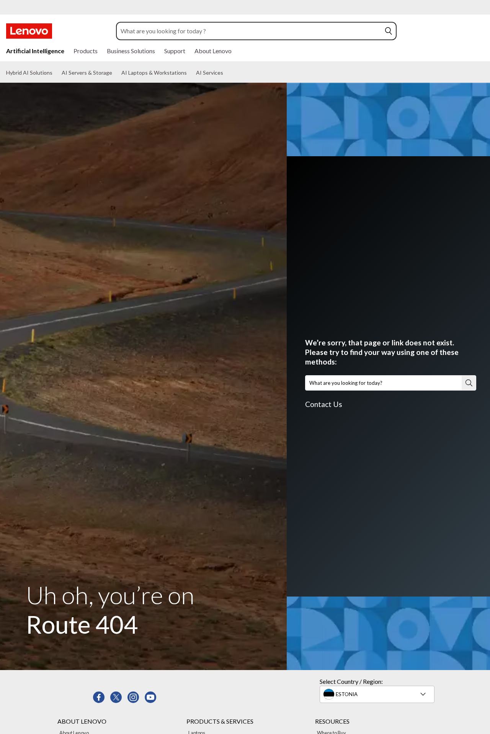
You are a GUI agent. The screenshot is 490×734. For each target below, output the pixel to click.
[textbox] (378, 694)
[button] (388, 31)
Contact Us (323, 404)
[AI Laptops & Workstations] (190, 72)
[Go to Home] (29, 31)
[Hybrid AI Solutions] (55, 72)
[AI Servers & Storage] (115, 72)
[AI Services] (226, 72)
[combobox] (249, 31)
